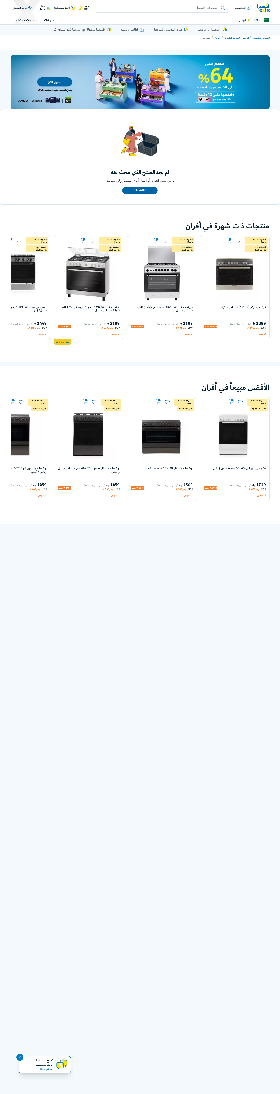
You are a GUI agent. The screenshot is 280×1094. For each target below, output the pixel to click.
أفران (217, 37)
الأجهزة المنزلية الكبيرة (237, 37)
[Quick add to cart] (218, 240)
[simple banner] (264, 8)
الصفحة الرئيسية (261, 37)
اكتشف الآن (140, 190)
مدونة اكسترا (47, 20)
